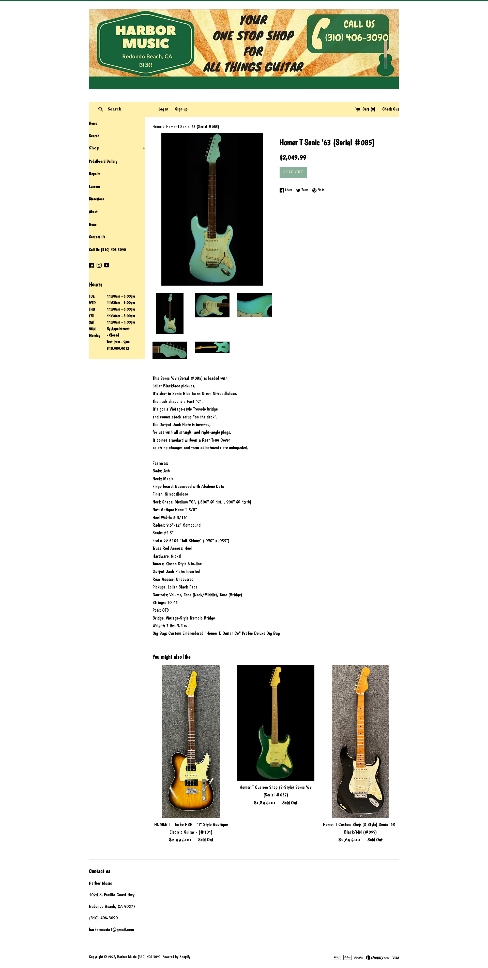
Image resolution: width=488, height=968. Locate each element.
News (93, 224)
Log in (163, 108)
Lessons (94, 186)
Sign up (181, 108)
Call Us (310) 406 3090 (107, 249)
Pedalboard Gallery (103, 161)
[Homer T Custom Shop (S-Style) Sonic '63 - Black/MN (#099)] (360, 741)
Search (94, 135)
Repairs (94, 173)
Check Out (390, 108)
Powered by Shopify (176, 957)
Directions (96, 199)
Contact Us (97, 236)
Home (93, 123)
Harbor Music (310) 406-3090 (138, 957)
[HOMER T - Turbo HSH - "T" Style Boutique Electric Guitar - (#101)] (191, 741)
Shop (117, 148)
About (93, 211)
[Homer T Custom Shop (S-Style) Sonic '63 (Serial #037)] (275, 723)
